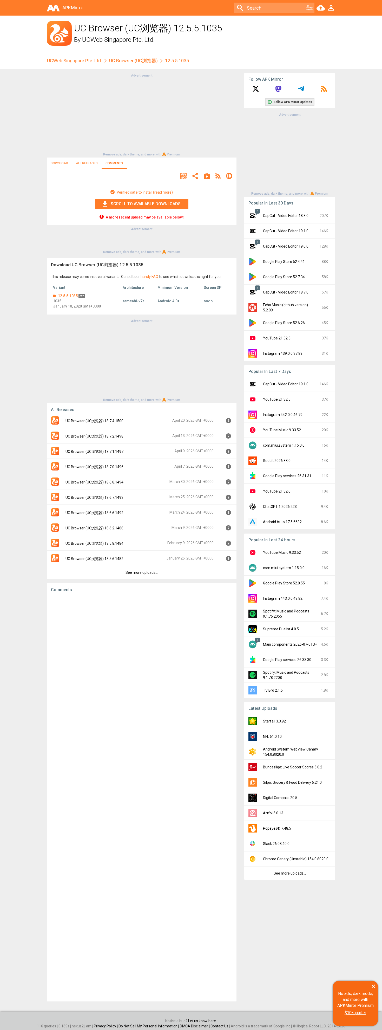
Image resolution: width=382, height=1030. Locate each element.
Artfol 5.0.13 (273, 813)
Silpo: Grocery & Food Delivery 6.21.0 (292, 782)
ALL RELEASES (87, 163)
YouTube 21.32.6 (277, 491)
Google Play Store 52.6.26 (284, 323)
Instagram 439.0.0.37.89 (282, 353)
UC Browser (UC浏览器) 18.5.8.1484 (94, 543)
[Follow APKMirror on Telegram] (301, 90)
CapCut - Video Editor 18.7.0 (285, 292)
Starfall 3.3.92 (274, 721)
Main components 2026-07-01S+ (290, 644)
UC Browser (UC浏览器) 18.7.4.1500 (94, 421)
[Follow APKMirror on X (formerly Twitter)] (256, 90)
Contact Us (219, 1026)
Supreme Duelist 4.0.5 (281, 629)
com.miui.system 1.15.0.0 (284, 445)
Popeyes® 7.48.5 (277, 828)
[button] (183, 176)
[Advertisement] (141, 114)
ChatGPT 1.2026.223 (280, 506)
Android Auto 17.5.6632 (282, 522)
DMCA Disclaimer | (195, 1026)
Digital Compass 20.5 (280, 798)
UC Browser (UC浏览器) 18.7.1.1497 (94, 451)
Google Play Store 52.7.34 (284, 277)
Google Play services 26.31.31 (287, 476)
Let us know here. (202, 1021)
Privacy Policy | (106, 1026)
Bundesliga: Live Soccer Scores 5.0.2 (292, 767)
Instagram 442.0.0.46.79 (282, 415)
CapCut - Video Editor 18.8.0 (285, 216)
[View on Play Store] (207, 176)
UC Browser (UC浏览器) (133, 60)
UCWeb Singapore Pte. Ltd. (118, 39)
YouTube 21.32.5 (277, 338)
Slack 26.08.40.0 (276, 844)
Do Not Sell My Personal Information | (149, 1026)
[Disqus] (141, 797)
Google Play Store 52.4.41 (284, 262)
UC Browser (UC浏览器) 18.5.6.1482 (94, 559)
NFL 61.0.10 (272, 736)
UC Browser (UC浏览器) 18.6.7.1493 (94, 497)
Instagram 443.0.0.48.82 (282, 598)
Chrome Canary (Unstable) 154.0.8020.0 (295, 859)
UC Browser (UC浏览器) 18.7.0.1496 (94, 467)
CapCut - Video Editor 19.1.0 (285, 231)
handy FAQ (149, 277)
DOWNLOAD (59, 163)
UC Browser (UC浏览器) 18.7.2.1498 (94, 436)
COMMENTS (114, 163)
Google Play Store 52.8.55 (284, 583)
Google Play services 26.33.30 (287, 660)
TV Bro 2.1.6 (273, 690)
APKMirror (72, 7)
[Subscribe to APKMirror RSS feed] (324, 90)
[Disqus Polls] (141, 662)
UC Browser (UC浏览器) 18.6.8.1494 (94, 482)
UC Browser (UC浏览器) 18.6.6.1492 (94, 513)
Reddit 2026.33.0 (277, 461)
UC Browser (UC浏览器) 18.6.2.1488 (94, 528)
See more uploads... (142, 572)
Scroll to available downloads (146, 203)
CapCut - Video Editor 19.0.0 (285, 246)
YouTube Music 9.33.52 (282, 430)
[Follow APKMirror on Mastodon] (278, 90)
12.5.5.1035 (67, 296)
